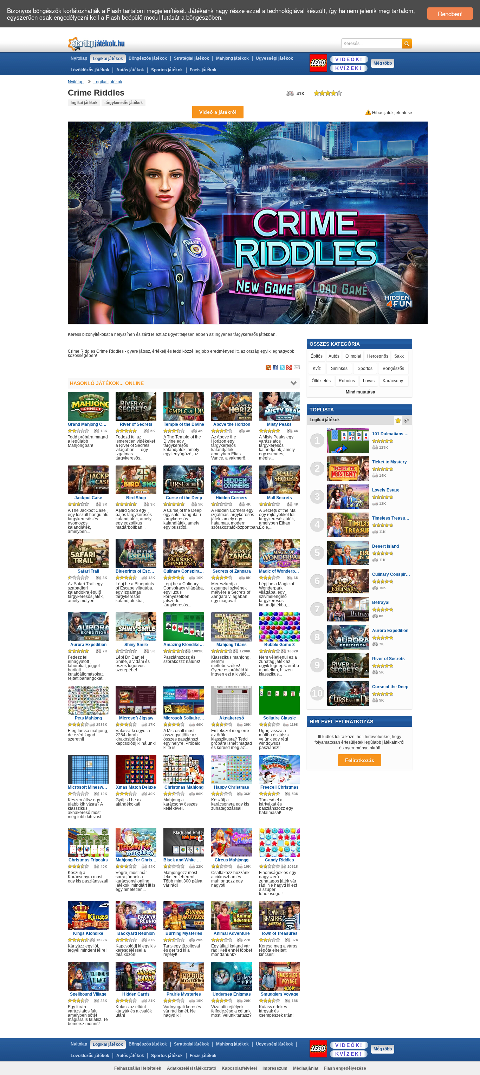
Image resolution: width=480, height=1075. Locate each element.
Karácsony (393, 380)
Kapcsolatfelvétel (239, 1068)
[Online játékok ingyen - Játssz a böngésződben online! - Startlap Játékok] (96, 43)
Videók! (349, 59)
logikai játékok (84, 102)
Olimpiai (353, 356)
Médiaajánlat (305, 1068)
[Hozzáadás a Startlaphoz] (268, 368)
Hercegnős (377, 356)
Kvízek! (348, 68)
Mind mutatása (360, 392)
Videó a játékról (217, 112)
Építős (317, 356)
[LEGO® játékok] (318, 62)
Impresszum (274, 1068)
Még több (383, 63)
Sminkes (339, 368)
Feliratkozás (359, 760)
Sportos (365, 368)
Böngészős (393, 368)
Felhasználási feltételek (137, 1068)
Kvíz (317, 368)
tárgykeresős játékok (123, 102)
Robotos (347, 380)
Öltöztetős (321, 380)
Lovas (369, 380)
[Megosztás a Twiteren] (282, 368)
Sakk (399, 356)
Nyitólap (79, 58)
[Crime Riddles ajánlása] (297, 368)
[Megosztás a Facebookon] (275, 368)
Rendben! (450, 13)
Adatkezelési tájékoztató (191, 1068)
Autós (334, 356)
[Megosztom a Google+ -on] (289, 368)
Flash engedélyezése (345, 1068)
